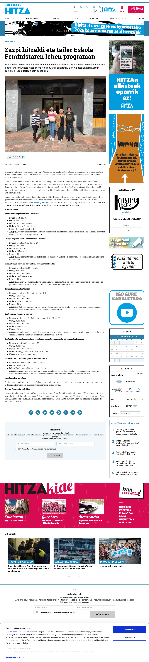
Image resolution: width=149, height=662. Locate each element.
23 (142, 353)
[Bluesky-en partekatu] (51, 412)
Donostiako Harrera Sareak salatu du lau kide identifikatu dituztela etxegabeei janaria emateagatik (28, 568)
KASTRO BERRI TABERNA (127, 218)
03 (102, 164)
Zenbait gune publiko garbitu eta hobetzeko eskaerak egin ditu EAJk (126, 431)
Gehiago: (116, 413)
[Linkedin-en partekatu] (72, 412)
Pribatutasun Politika (30, 449)
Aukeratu (128, 637)
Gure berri (125, 507)
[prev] (117, 336)
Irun (24, 165)
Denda (123, 516)
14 (132, 350)
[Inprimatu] (79, 412)
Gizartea (10, 41)
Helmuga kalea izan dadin (111, 566)
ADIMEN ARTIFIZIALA (118, 19)
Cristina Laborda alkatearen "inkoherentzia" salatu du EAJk (127, 443)
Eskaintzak (126, 513)
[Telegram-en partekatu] (58, 412)
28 (132, 357)
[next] (136, 336)
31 (133, 343)
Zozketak (94, 19)
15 (105, 164)
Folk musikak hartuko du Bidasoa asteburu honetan (127, 473)
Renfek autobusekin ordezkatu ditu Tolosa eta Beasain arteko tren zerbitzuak (73, 567)
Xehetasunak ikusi (13, 657)
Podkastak (54, 19)
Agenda (74, 19)
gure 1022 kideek (20, 632)
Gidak (141, 19)
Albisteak (9, 19)
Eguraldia (127, 368)
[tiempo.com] (142, 373)
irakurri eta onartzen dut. (39, 449)
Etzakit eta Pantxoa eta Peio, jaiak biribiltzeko (126, 453)
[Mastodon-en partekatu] (44, 412)
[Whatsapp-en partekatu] (65, 412)
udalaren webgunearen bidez (41, 202)
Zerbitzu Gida (127, 189)
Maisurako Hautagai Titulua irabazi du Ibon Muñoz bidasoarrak (125, 463)
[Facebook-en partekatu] (31, 412)
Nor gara (125, 522)
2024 (99, 164)
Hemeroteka (126, 519)
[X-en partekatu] (38, 412)
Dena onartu (130, 629)
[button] (130, 413)
